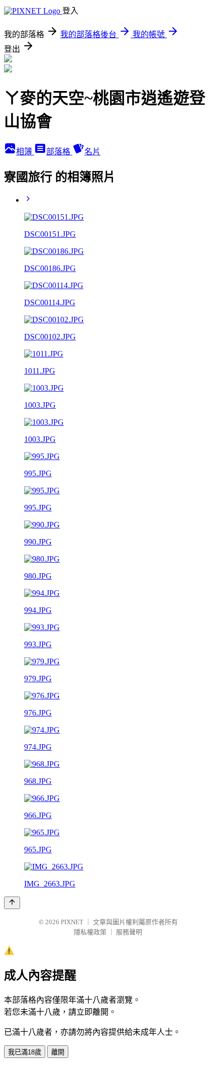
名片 (92, 151)
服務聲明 (129, 932)
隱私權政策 (90, 932)
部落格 (59, 151)
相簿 (25, 151)
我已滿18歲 (24, 1052)
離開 (57, 1052)
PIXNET (72, 922)
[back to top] (12, 903)
